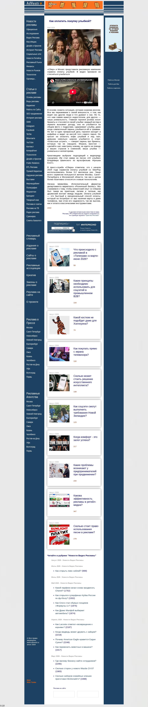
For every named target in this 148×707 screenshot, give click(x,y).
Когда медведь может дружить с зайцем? (75, 632)
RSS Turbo (31, 682)
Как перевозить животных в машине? (74, 647)
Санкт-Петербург (33, 331)
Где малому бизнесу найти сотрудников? (75, 661)
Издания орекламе (32, 247)
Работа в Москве (114, 80)
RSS (29, 680)
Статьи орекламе (31, 90)
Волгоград (30, 373)
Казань (29, 356)
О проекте (32, 301)
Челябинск (30, 360)
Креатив (31, 275)
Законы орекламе (31, 283)
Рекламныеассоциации (33, 267)
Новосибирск (31, 336)
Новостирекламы (31, 23)
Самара (29, 348)
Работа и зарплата (113, 88)
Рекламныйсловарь (33, 237)
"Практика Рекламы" (92, 215)
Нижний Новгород (34, 340)
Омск (28, 352)
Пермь (29, 377)
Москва (29, 327)
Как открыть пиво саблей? (68, 571)
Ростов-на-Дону (33, 364)
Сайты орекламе (31, 257)
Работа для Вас (113, 84)
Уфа (28, 368)
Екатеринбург (32, 344)
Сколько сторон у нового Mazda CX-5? (74, 668)
